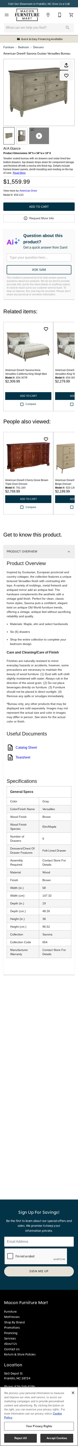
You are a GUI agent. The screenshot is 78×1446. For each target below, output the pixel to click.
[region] (39, 1416)
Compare (31, 404)
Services (10, 1338)
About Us (10, 1344)
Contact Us (12, 1349)
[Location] (48, 15)
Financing (10, 1333)
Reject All (20, 1438)
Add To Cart (39, 206)
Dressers (38, 47)
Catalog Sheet (26, 747)
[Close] (73, 1392)
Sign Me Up (39, 1271)
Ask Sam (39, 269)
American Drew (28, 190)
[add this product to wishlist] (66, 76)
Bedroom (23, 47)
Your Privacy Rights (39, 1426)
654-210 (19, 195)
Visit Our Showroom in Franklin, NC (30, 4)
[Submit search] (67, 27)
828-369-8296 (24, 1386)
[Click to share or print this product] (66, 65)
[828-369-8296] (60, 15)
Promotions (12, 1327)
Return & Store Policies (20, 1354)
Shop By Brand (14, 1322)
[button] (7, 15)
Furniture (8, 47)
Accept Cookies (57, 1438)
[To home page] (27, 15)
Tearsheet (23, 757)
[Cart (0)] (71, 15)
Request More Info (41, 218)
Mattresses (12, 1317)
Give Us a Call (61, 4)
